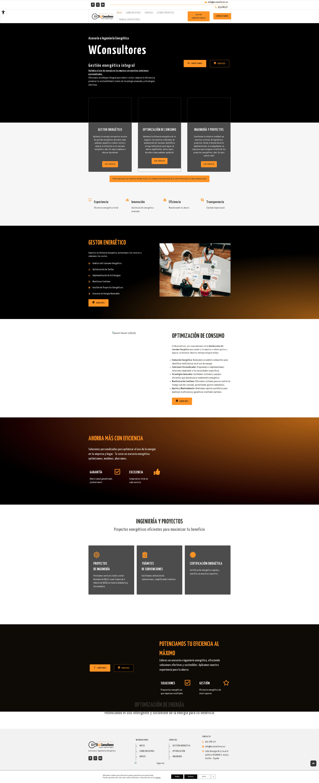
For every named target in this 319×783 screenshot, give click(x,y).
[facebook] (93, 5)
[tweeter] (98, 5)
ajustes (158, 778)
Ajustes (204, 776)
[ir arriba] (313, 763)
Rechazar (191, 776)
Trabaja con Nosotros (129, 20)
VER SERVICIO (110, 164)
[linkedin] (103, 5)
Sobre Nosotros (133, 13)
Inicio (119, 13)
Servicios (149, 13)
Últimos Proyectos (165, 13)
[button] (3, 12)
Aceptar (177, 776)
